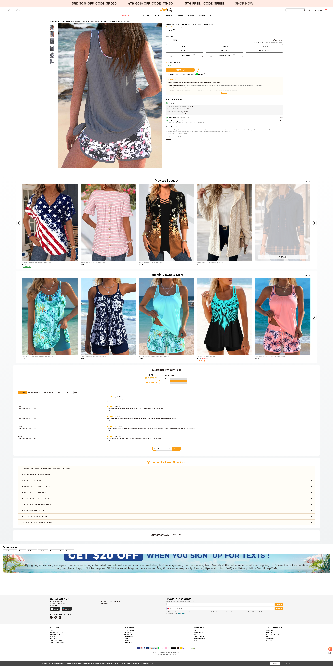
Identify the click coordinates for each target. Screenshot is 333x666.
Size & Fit (52, 636)
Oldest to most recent (47, 392)
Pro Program (197, 634)
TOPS (135, 15)
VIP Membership (128, 636)
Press (195, 640)
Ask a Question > (177, 535)
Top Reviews (22, 392)
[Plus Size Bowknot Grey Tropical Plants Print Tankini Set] (110, 95)
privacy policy (172, 654)
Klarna (267, 636)
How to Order (127, 632)
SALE (211, 15)
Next (175, 448)
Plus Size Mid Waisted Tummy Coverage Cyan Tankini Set (37, 262)
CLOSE (288, 663)
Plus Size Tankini (81, 21)
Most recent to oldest (34, 392)
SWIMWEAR (169, 15)
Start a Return (128, 642)
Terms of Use (269, 630)
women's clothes (54, 21)
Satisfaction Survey (199, 638)
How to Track (53, 638)
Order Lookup (127, 640)
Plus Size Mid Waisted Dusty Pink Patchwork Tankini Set (212, 262)
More (281, 103)
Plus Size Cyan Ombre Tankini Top (206, 356)
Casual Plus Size (70, 550)
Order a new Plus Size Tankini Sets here (274, 42)
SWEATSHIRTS (146, 15)
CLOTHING (202, 15)
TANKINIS (180, 15)
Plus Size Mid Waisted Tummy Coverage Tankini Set (269, 262)
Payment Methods (129, 630)
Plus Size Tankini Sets (93, 21)
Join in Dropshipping (199, 636)
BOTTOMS (191, 15)
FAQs (51, 630)
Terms (178, 613)
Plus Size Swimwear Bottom (10, 550)
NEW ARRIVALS (124, 15)
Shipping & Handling (55, 634)
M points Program (129, 634)
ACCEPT (275, 663)
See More (168, 139)
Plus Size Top (22, 550)
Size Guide (279, 40)
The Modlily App (270, 638)
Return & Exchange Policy (57, 632)
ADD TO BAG (180, 70)
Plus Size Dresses (32, 550)
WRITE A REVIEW (151, 382)
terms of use (164, 654)
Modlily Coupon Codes (56, 640)
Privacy (182, 613)
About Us (196, 630)
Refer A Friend (269, 640)
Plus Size (62, 21)
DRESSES (157, 15)
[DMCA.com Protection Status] (193, 648)
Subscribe (279, 604)
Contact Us (127, 638)
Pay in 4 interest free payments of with (181, 74)
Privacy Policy (269, 632)
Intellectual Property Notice (273, 634)
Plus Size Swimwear (71, 21)
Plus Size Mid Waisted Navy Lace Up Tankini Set (93, 262)
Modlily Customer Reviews (57, 642)
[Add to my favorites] (197, 70)
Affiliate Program (198, 632)
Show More (224, 93)
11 (170, 448)
